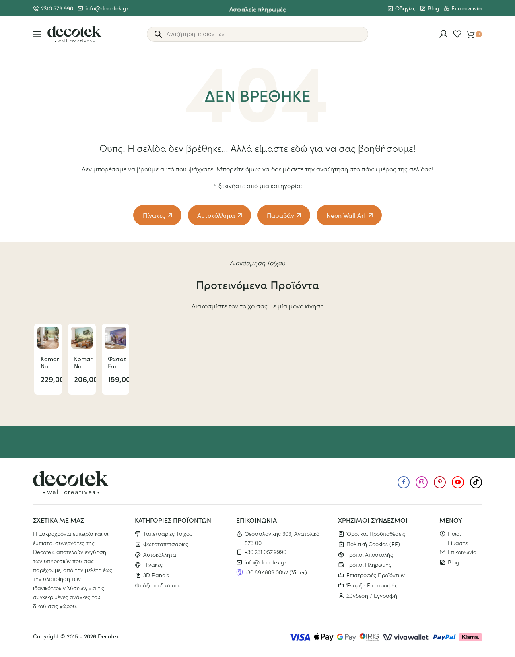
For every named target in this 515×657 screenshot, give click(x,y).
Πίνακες (154, 215)
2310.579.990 (57, 8)
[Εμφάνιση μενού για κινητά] (37, 34)
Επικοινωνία (466, 8)
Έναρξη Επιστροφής (372, 585)
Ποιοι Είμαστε (458, 537)
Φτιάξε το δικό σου (158, 585)
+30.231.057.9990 (265, 552)
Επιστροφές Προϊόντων (375, 575)
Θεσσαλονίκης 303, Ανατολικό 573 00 (282, 537)
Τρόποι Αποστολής (369, 554)
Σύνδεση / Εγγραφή (371, 595)
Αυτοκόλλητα (216, 215)
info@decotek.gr (106, 8)
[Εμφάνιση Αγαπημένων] (457, 34)
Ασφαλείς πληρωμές (257, 8)
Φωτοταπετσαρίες (165, 544)
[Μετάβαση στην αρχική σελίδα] (74, 34)
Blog (433, 8)
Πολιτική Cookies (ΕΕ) (373, 544)
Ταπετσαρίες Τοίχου (168, 533)
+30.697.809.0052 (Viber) (276, 572)
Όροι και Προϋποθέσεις (375, 533)
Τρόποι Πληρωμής (368, 564)
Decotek (108, 636)
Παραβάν (280, 215)
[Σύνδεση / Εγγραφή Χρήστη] (443, 34)
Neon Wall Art (346, 215)
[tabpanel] (48, 359)
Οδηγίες (405, 8)
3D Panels (156, 575)
